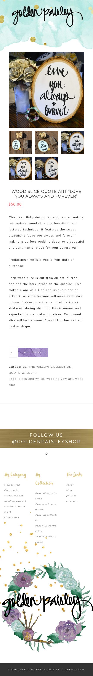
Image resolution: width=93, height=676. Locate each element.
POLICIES (71, 495)
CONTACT (71, 501)
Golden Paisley (46, 16)
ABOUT (70, 484)
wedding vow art (59, 379)
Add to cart (33, 352)
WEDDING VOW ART (15, 501)
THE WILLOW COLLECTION (50, 367)
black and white (31, 379)
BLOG (69, 490)
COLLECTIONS (11, 517)
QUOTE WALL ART (23, 373)
